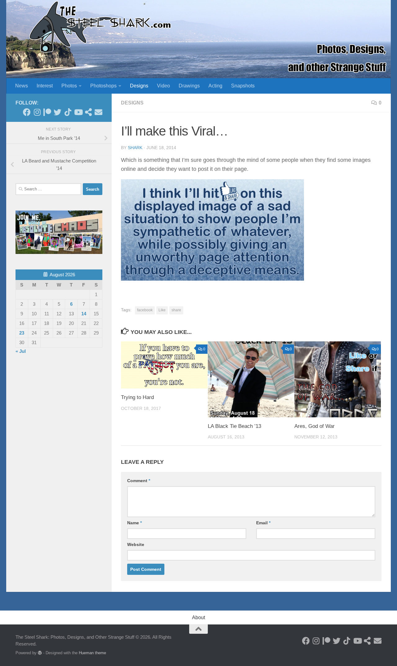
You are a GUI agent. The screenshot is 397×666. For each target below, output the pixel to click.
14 (83, 313)
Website (135, 544)
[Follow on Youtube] (78, 112)
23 (21, 332)
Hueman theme (92, 652)
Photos (69, 85)
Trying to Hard (137, 397)
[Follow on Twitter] (57, 112)
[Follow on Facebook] (27, 112)
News (21, 85)
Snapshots (243, 85)
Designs (139, 85)
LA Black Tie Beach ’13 (234, 426)
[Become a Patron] (47, 112)
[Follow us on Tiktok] (68, 112)
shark (135, 147)
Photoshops (103, 85)
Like (162, 310)
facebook (145, 310)
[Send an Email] (98, 112)
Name (134, 522)
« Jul (21, 351)
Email (263, 522)
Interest (45, 85)
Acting (215, 85)
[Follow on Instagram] (37, 112)
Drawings (189, 85)
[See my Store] (88, 112)
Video (163, 85)
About (198, 617)
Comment (138, 480)
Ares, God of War (314, 426)
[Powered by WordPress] (40, 653)
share (176, 310)
